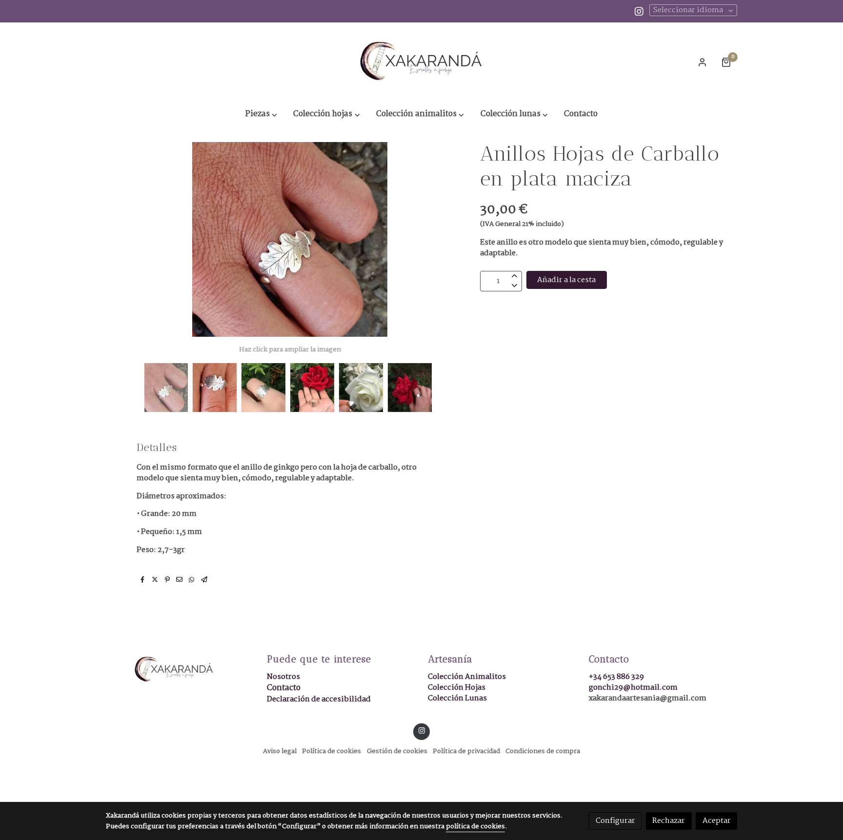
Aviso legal (280, 751)
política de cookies (475, 826)
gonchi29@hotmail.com (633, 687)
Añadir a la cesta (566, 280)
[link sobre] (180, 670)
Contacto (284, 688)
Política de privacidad (466, 751)
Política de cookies (331, 751)
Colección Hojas (456, 687)
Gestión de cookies (397, 751)
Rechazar (668, 821)
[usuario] (702, 62)
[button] (261, 114)
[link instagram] (639, 11)
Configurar (615, 821)
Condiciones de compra (542, 751)
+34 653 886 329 (616, 677)
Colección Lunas (457, 698)
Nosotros (283, 677)
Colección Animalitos (467, 677)
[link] (421, 61)
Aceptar (716, 821)
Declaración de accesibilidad (319, 699)
